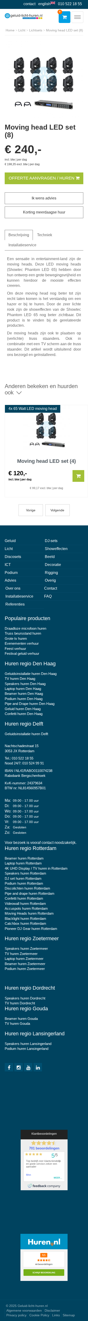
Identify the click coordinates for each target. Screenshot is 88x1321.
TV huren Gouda (17, 1023)
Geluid (10, 541)
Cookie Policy (39, 1315)
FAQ (48, 596)
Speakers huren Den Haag (25, 684)
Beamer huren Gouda (21, 1019)
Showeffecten (56, 549)
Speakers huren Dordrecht (25, 998)
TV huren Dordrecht (20, 1003)
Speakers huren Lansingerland (28, 1044)
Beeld (50, 557)
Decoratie (53, 565)
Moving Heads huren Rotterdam (29, 913)
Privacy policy (16, 1315)
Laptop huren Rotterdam (23, 863)
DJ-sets (51, 541)
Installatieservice (22, 245)
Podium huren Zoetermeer (25, 969)
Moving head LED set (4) (46, 461)
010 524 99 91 (33, 763)
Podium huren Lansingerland (26, 1049)
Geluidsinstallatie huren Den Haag (31, 674)
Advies (10, 580)
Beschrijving (18, 235)
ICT (8, 565)
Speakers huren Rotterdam (25, 873)
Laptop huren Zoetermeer (24, 959)
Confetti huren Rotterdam (24, 898)
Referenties (15, 604)
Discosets (13, 557)
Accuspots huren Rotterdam (26, 908)
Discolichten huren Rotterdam (27, 888)
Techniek (44, 235)
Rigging (51, 573)
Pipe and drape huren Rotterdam (29, 893)
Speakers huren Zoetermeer (26, 949)
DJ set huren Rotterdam (23, 878)
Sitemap (69, 1315)
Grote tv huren (16, 638)
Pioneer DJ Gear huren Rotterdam (31, 929)
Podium (11, 573)
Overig (50, 580)
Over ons (12, 588)
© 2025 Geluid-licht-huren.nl (27, 1306)
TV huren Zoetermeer (21, 954)
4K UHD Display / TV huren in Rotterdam (36, 868)
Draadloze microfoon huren (25, 628)
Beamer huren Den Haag (24, 694)
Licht (9, 549)
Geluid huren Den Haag (23, 709)
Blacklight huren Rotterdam (25, 919)
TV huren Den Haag (20, 679)
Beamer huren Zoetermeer (25, 964)
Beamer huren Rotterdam (24, 858)
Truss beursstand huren (23, 633)
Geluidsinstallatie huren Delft (26, 734)
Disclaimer (52, 1310)
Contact (29, 4)
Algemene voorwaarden (24, 1310)
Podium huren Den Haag (23, 699)
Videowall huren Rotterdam (25, 904)
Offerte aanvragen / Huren (42, 178)
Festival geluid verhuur (22, 653)
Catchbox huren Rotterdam (25, 923)
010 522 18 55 (70, 4)
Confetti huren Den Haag (23, 714)
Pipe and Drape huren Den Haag (29, 704)
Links (56, 1315)
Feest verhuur (15, 649)
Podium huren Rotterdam (24, 883)
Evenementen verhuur (22, 643)
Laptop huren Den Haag (23, 689)
